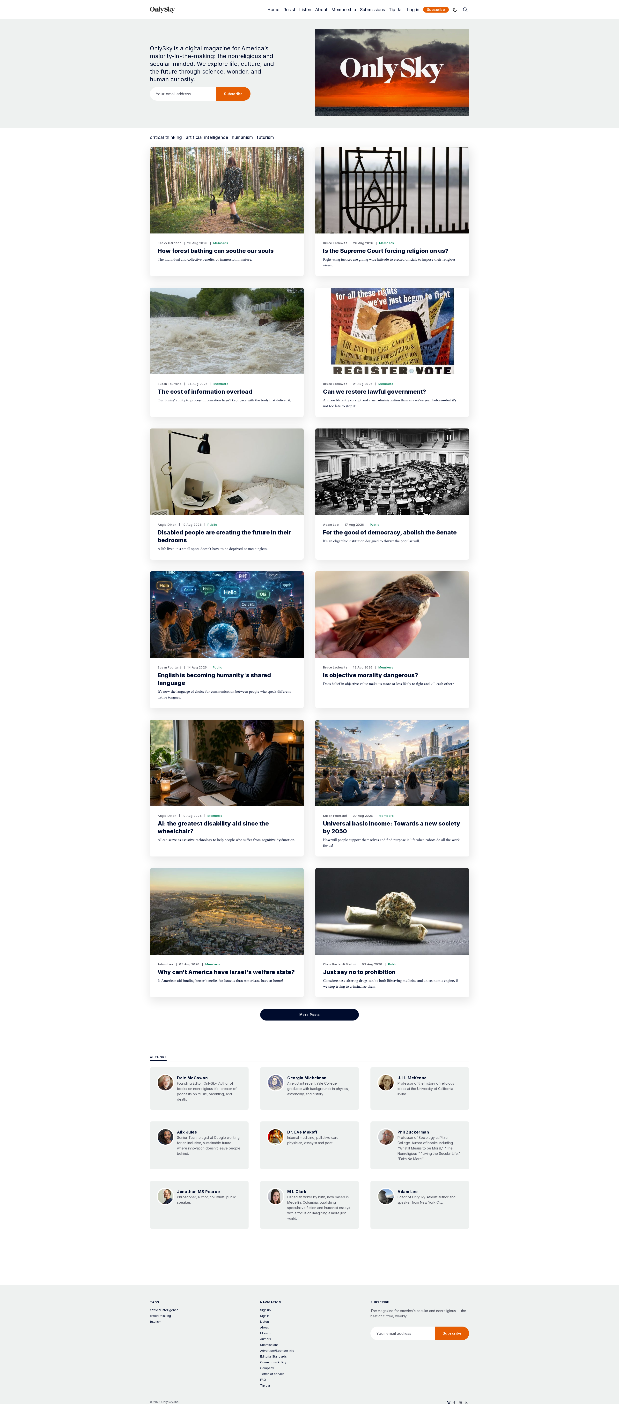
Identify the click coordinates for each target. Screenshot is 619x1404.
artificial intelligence (207, 137)
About (321, 10)
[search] (465, 10)
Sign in (265, 1316)
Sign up (265, 1310)
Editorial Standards (273, 1356)
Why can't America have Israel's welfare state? (226, 972)
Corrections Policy (273, 1362)
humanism (242, 137)
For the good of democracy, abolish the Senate (390, 532)
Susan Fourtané (170, 384)
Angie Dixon (167, 524)
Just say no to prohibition (359, 972)
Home (273, 10)
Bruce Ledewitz (335, 243)
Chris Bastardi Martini (339, 964)
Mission (265, 1333)
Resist (289, 10)
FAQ (263, 1379)
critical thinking (166, 137)
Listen (305, 10)
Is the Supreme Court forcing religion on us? (386, 250)
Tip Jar (396, 10)
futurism (265, 137)
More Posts (309, 1015)
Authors (158, 1057)
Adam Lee (331, 524)
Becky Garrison (169, 243)
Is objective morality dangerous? (370, 675)
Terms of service (272, 1374)
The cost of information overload (205, 391)
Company (267, 1368)
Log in (413, 10)
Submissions (372, 10)
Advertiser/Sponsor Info (277, 1350)
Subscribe (436, 10)
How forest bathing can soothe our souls (216, 250)
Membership (343, 10)
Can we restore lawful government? (374, 391)
